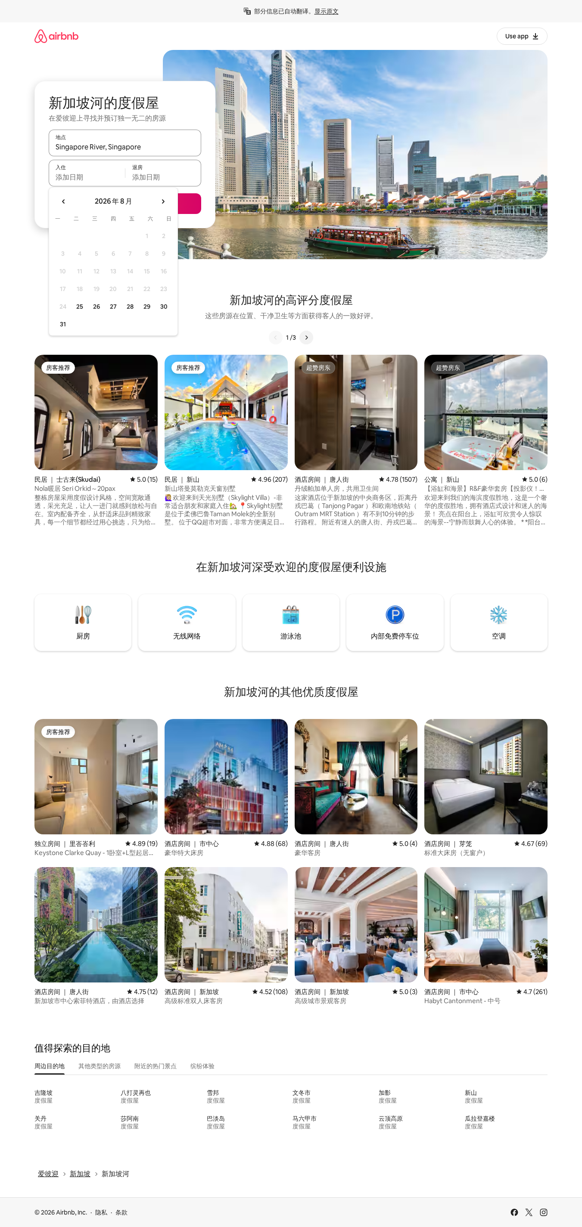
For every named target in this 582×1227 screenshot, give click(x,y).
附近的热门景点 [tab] (155, 1066)
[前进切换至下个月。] (162, 201)
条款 (121, 1212)
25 (79, 306)
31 (63, 324)
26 (96, 306)
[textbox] (87, 177)
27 (113, 306)
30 (164, 306)
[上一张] (276, 337)
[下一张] (306, 337)
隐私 (101, 1212)
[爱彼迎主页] (56, 36)
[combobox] (125, 147)
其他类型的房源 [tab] (99, 1066)
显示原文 (326, 11)
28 (130, 306)
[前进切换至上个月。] (63, 201)
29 (146, 306)
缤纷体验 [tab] (202, 1066)
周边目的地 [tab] (49, 1066)
